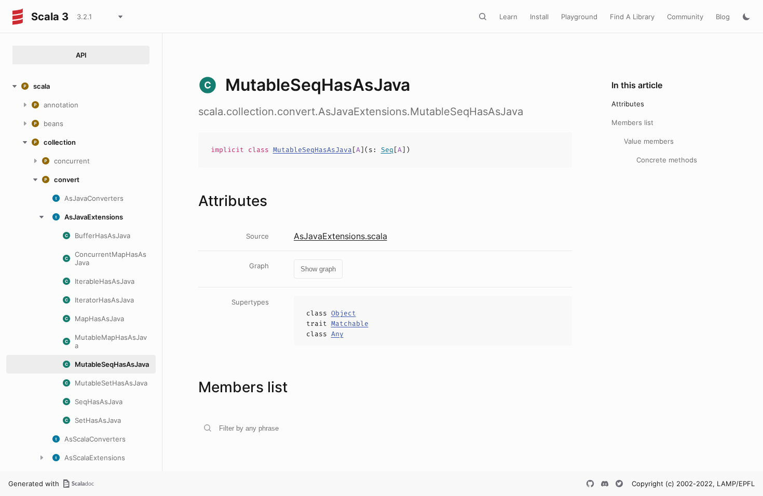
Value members (649, 141)
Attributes (627, 104)
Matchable (350, 323)
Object (343, 313)
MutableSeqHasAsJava (312, 149)
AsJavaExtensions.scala (340, 236)
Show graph (318, 269)
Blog (723, 16)
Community (685, 16)
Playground (579, 16)
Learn (508, 16)
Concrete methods (666, 160)
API (81, 55)
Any (337, 333)
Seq (387, 149)
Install (539, 16)
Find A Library (632, 16)
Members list (632, 122)
